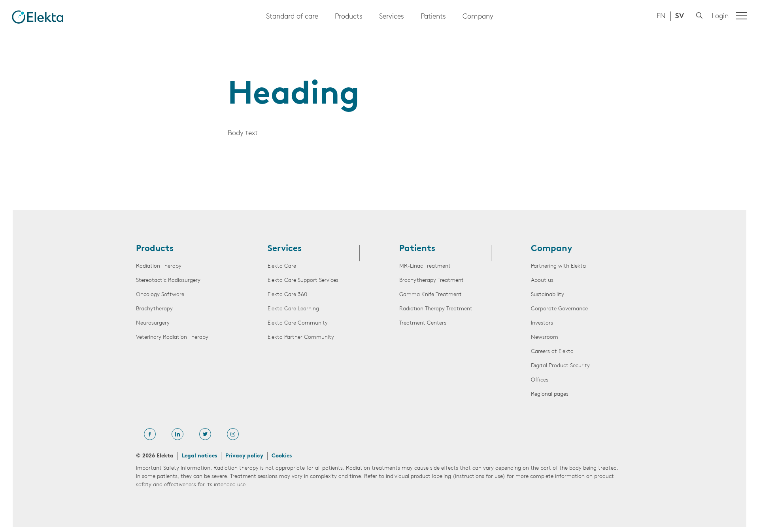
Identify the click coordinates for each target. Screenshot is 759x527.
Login (720, 16)
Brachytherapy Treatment (431, 280)
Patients (433, 17)
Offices (539, 380)
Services (391, 17)
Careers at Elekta (552, 352)
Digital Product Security (560, 366)
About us (542, 280)
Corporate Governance (559, 309)
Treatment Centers (422, 323)
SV (679, 16)
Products (349, 17)
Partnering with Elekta (558, 266)
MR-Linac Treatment (425, 266)
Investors (542, 323)
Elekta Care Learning (293, 309)
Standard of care (292, 17)
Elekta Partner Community (301, 337)
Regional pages (549, 394)
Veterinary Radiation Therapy (172, 337)
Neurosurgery (153, 323)
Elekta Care (282, 266)
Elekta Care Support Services (303, 280)
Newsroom (544, 337)
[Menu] (741, 15)
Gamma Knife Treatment (430, 295)
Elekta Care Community (298, 323)
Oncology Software (160, 295)
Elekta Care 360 (287, 295)
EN (661, 16)
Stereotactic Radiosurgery (168, 280)
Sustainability (547, 295)
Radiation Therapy (158, 266)
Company (478, 17)
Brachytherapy (154, 309)
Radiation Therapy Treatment (435, 309)
